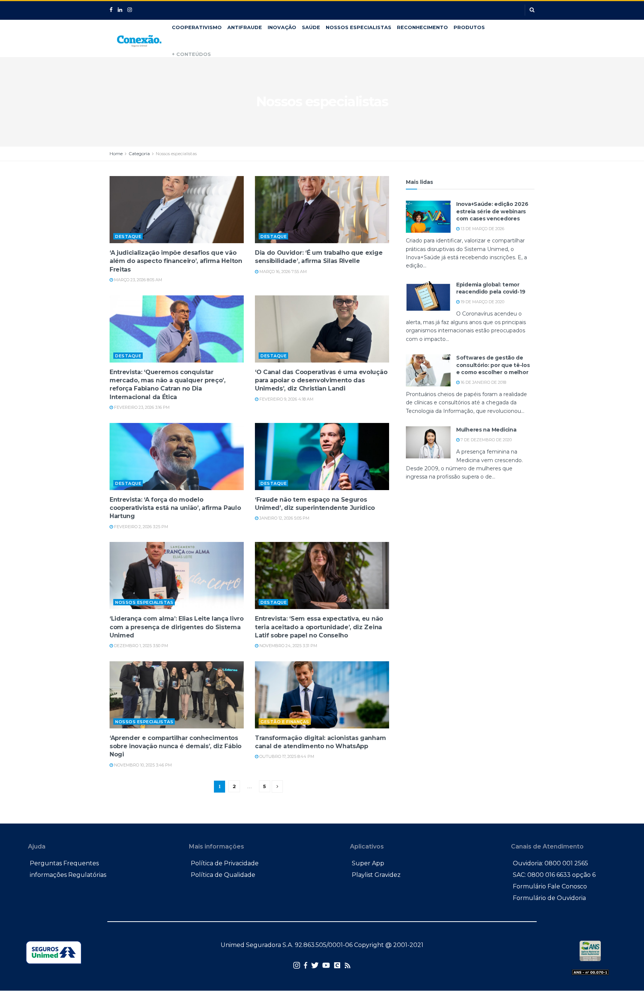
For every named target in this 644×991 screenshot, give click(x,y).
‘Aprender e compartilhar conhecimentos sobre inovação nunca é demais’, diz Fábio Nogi (176, 746)
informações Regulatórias (68, 874)
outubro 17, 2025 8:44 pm (286, 756)
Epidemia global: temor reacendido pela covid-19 (490, 288)
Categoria (139, 153)
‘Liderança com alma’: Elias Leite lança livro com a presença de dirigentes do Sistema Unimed (177, 627)
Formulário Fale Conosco (550, 886)
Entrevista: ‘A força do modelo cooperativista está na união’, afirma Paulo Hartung (175, 508)
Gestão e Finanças (285, 721)
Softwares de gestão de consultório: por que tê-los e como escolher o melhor (493, 365)
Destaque (128, 236)
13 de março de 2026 (482, 228)
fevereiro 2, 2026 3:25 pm (140, 526)
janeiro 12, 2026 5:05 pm (283, 518)
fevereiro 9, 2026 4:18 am (285, 399)
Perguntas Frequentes (64, 863)
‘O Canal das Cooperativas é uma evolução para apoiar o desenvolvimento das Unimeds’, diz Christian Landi (321, 380)
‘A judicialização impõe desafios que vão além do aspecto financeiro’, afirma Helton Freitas (176, 261)
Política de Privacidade (225, 863)
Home (116, 153)
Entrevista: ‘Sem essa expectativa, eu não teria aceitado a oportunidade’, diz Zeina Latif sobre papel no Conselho (319, 627)
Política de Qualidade (223, 874)
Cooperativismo (197, 27)
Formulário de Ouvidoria (549, 897)
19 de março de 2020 (482, 301)
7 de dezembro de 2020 (486, 439)
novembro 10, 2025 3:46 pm (142, 765)
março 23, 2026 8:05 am (137, 279)
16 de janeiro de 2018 (483, 382)
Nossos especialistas (358, 27)
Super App (368, 863)
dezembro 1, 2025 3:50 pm (140, 645)
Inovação (282, 27)
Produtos (469, 27)
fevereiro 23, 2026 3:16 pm (141, 407)
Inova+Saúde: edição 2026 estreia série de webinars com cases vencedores (492, 211)
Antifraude (244, 27)
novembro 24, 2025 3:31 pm (287, 645)
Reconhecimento (422, 27)
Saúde (311, 27)
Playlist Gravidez (376, 874)
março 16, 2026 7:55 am (282, 271)
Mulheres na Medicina (486, 429)
